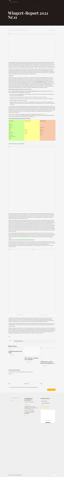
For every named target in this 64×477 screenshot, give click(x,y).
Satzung (26, 403)
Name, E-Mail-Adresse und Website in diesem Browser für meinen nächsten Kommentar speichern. (24, 387)
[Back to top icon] (54, 475)
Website (41, 383)
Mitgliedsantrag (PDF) (28, 405)
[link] (32, 178)
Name (10, 383)
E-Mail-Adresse (26, 383)
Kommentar (10, 373)
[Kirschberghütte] (13, 2)
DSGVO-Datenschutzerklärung (45, 406)
